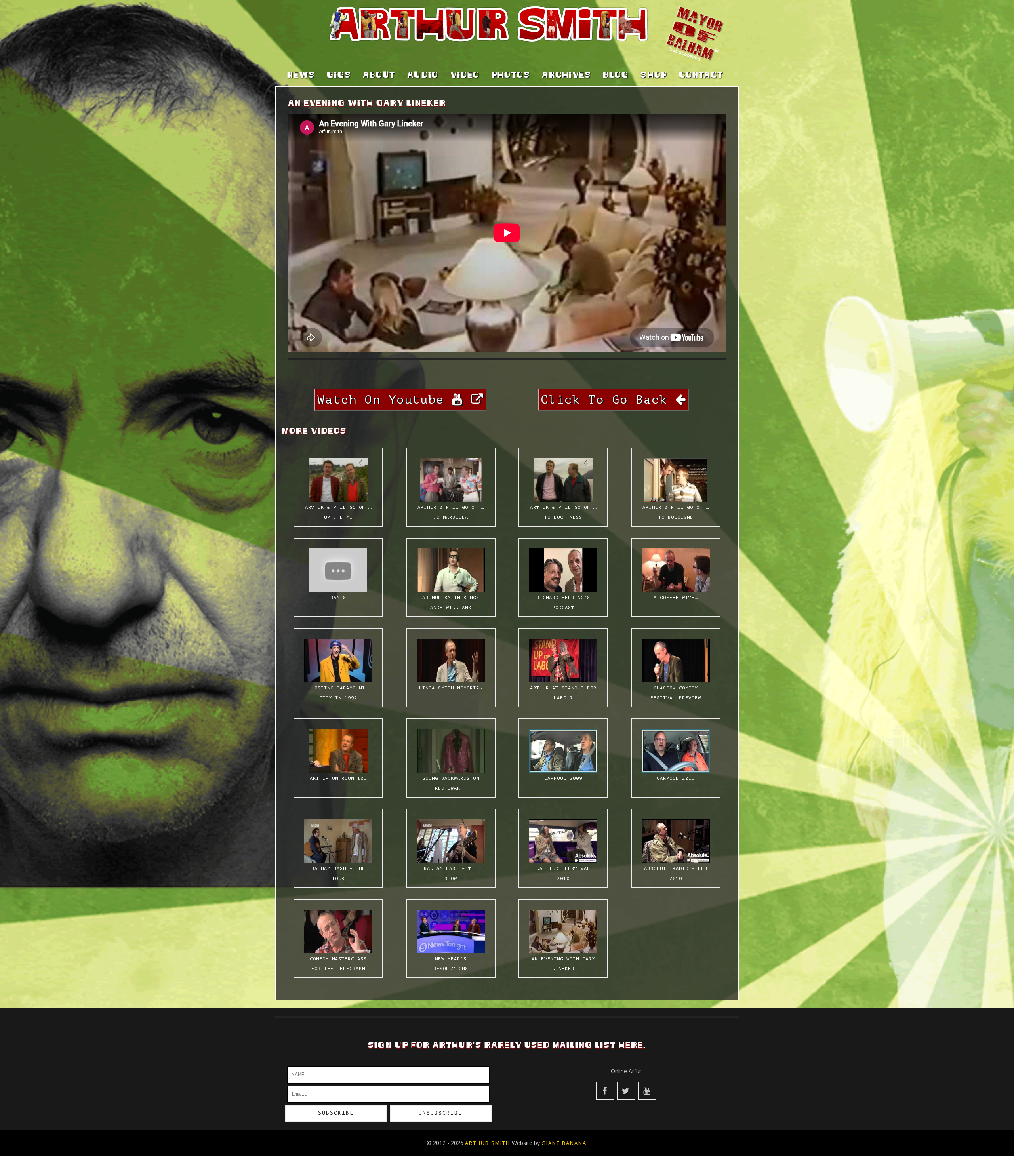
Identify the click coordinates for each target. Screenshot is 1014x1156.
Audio (422, 75)
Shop (653, 75)
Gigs (339, 75)
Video (465, 75)
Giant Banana (564, 1142)
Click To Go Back (608, 399)
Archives (566, 75)
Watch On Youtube (384, 399)
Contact (701, 75)
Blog (616, 75)
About (379, 75)
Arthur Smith (487, 1142)
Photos (511, 75)
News (301, 75)
